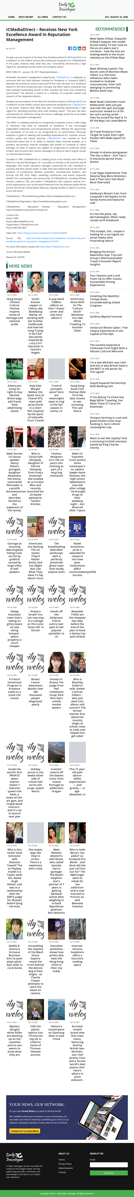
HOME (11, 17)
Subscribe (109, 1172)
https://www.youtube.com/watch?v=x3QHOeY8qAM (42, 233)
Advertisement (65, 1168)
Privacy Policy (65, 1163)
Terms (61, 1159)
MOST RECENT (26, 17)
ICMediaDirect (63, 77)
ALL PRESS (43, 17)
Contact (62, 1172)
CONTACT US (59, 17)
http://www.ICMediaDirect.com (54, 246)
